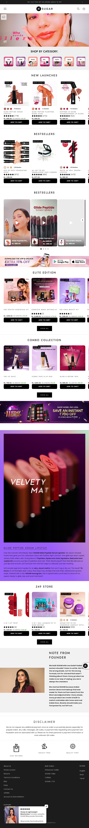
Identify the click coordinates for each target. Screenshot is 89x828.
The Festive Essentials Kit (16, 310)
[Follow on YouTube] (23, 816)
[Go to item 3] (44, 412)
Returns (7, 774)
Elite (5, 781)
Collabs (48, 777)
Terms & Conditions (12, 777)
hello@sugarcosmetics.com (15, 809)
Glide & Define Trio (69, 377)
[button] (9, 116)
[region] (44, 30)
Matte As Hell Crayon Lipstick (70, 171)
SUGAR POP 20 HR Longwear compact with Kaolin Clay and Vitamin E (72, 624)
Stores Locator (9, 770)
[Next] (82, 220)
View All (44, 328)
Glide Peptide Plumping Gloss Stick (43, 113)
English (82, 771)
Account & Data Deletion (14, 797)
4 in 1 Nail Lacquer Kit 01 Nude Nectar (44, 624)
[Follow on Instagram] (17, 816)
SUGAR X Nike (50, 774)
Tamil (82, 778)
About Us (7, 766)
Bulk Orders (49, 766)
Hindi (82, 774)
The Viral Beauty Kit (69, 310)
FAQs (6, 785)
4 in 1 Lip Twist (11, 623)
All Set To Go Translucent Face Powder (44, 171)
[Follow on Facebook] (5, 816)
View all (44, 395)
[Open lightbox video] (17, 223)
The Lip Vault (10, 377)
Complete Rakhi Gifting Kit (44, 310)
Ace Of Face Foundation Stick (15, 171)
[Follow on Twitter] (11, 816)
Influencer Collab (52, 770)
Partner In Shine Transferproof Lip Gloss (72, 113)
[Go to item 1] (44, 260)
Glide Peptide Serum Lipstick (13, 113)
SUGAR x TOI (50, 781)
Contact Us (8, 789)
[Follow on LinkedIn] (29, 816)
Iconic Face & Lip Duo (42, 377)
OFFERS (6, 793)
